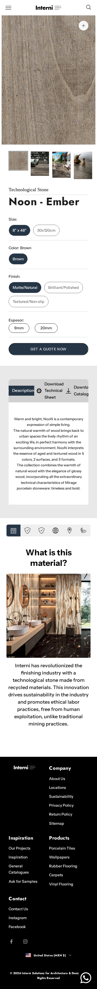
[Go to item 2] (40, 163)
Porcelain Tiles (62, 848)
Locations (57, 787)
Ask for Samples (23, 881)
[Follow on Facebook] (11, 941)
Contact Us (18, 908)
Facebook (17, 926)
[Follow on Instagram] (25, 941)
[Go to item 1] (18, 160)
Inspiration (18, 857)
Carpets (56, 874)
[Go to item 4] (83, 165)
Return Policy (60, 814)
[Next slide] (81, 618)
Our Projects (19, 848)
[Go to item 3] (61, 164)
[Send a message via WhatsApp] (85, 977)
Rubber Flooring (63, 866)
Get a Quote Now (48, 349)
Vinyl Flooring (61, 884)
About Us (57, 778)
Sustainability (61, 796)
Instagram (18, 917)
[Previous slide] (15, 618)
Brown (18, 258)
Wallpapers (59, 857)
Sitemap (56, 823)
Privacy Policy (61, 805)
